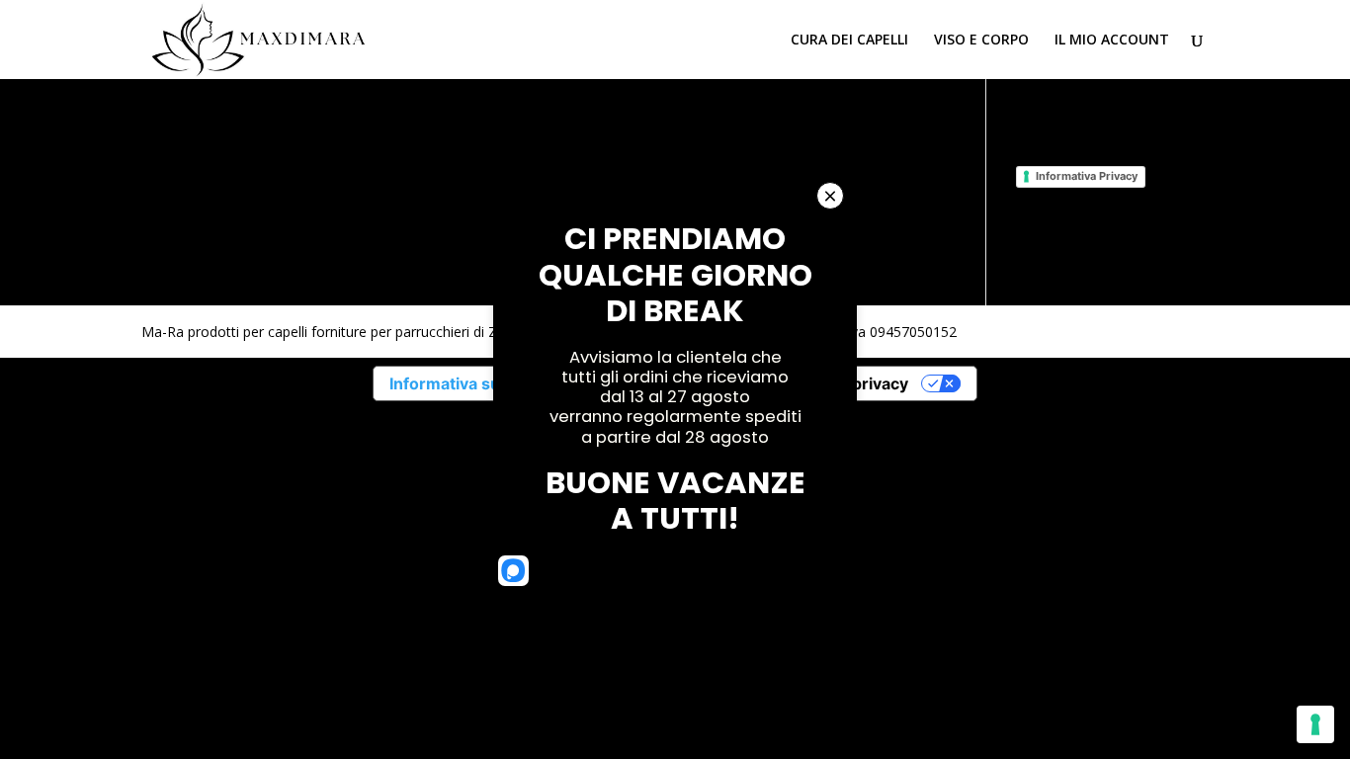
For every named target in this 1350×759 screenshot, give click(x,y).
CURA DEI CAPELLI (849, 40)
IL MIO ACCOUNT (1112, 40)
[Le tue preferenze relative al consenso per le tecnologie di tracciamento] (1315, 724)
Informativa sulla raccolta (486, 383)
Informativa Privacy (1087, 176)
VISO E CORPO (981, 40)
